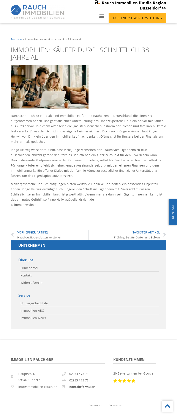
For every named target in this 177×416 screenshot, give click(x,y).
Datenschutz (96, 405)
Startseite (16, 39)
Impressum (115, 405)
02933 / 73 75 (78, 374)
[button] (102, 16)
